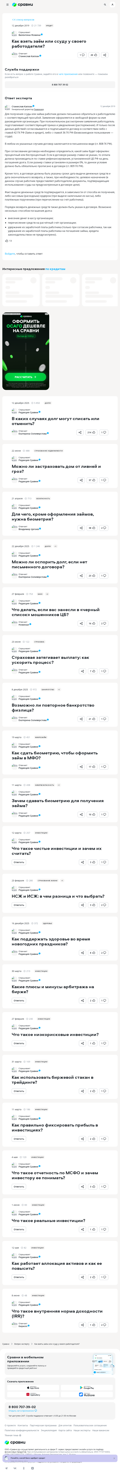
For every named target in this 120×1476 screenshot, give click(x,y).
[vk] (15, 1468)
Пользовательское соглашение (90, 1425)
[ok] (23, 1468)
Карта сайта (65, 1430)
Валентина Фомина (29, 34)
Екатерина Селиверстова (33, 433)
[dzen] (32, 1468)
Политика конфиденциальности (22, 1430)
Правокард (39, 109)
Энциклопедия (49, 1430)
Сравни (5, 1344)
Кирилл (23, 1326)
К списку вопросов (24, 19)
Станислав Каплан (29, 56)
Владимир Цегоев (29, 529)
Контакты (23, 1425)
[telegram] (6, 1468)
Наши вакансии (100, 1430)
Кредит (49, 25)
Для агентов (65, 1425)
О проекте (10, 1425)
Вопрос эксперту (21, 1344)
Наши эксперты (82, 1430)
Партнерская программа (43, 1425)
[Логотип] (60, 1442)
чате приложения (68, 74)
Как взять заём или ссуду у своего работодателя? (57, 1344)
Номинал (24, 624)
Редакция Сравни (28, 412)
